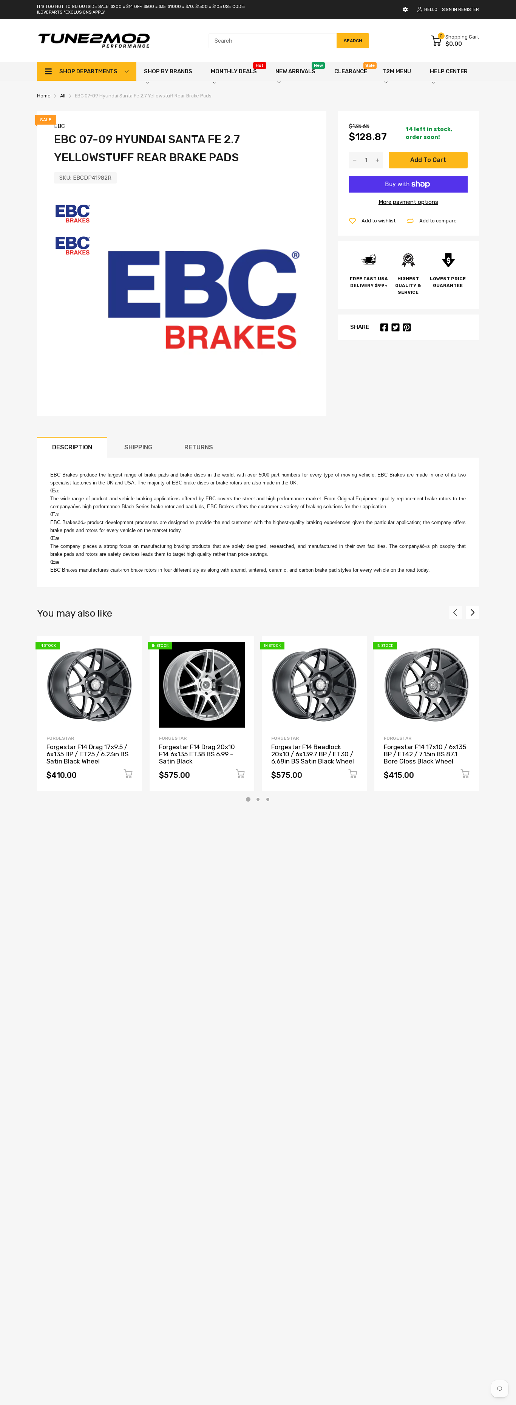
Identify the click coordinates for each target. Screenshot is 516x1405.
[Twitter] (395, 327)
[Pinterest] (406, 327)
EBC (59, 126)
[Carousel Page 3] (268, 799)
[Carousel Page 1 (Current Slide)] (248, 799)
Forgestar (60, 738)
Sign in (449, 9)
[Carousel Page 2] (258, 799)
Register (468, 9)
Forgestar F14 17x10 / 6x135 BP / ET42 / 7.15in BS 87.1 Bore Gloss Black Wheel (425, 754)
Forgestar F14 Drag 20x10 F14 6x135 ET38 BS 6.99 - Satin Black (197, 754)
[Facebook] (384, 327)
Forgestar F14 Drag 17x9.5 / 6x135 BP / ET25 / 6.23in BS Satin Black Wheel (87, 754)
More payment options (408, 202)
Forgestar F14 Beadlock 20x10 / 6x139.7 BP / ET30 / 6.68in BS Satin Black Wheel (312, 754)
